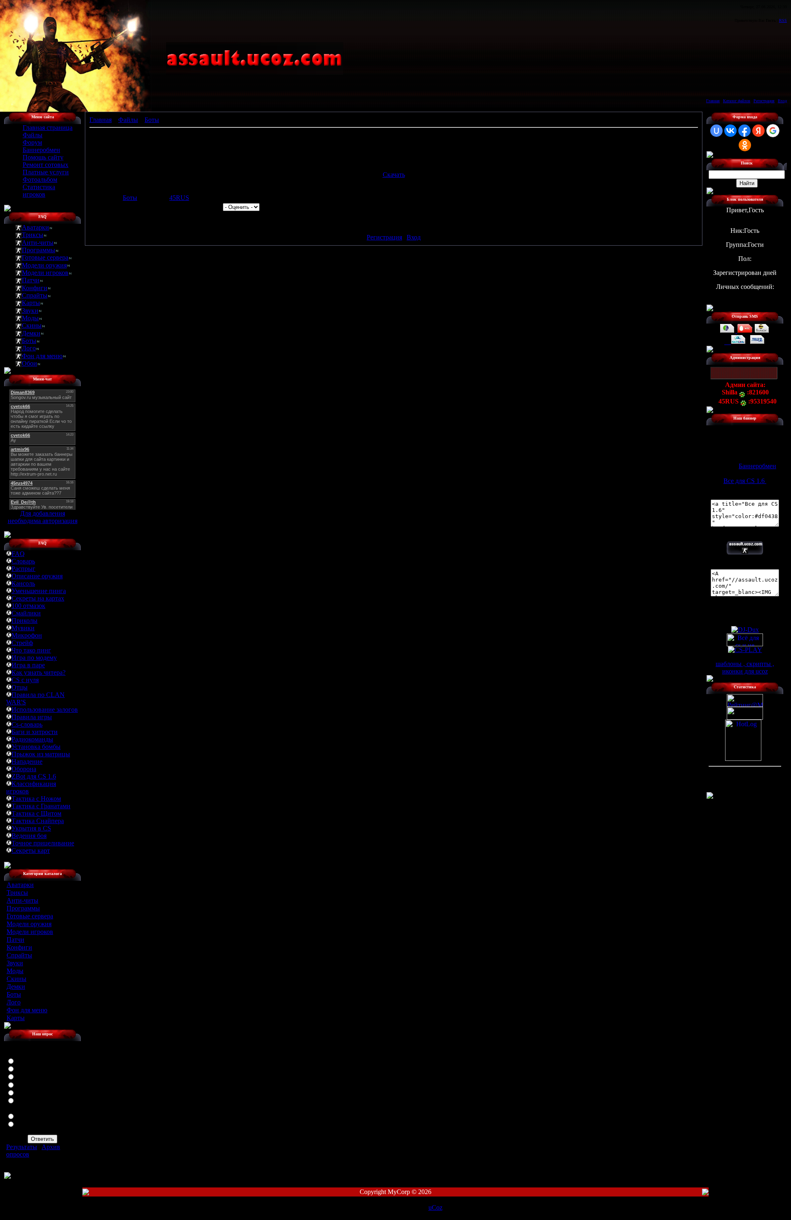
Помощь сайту (43, 157)
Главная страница (48, 127)
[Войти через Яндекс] (758, 130)
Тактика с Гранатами (41, 805)
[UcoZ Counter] (745, 717)
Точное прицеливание (43, 843)
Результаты (21, 1146)
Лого (29, 348)
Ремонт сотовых (45, 164)
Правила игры (32, 716)
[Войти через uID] (716, 130)
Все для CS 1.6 (744, 480)
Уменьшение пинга (39, 590)
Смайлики (26, 613)
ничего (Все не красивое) (32, 1127)
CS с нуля (25, 679)
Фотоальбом (40, 179)
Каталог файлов (736, 101)
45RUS (179, 197)
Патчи (31, 280)
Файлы (32, 134)
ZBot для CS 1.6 (34, 776)
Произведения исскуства (31, 1103)
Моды (30, 317)
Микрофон (27, 635)
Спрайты (34, 295)
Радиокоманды (32, 739)
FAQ (18, 553)
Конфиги (34, 287)
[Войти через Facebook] (744, 130)
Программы (38, 249)
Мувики (23, 627)
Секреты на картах (38, 598)
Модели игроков (45, 272)
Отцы (20, 687)
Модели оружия (44, 265)
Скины (32, 325)
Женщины (30, 1060)
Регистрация (764, 101)
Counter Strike (35, 1115)
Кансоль (23, 583)
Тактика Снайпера (38, 820)
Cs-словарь (27, 724)
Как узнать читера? (39, 672)
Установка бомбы (36, 746)
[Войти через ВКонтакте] (730, 130)
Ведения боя (29, 835)
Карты (31, 302)
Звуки (30, 310)
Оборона (24, 768)
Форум (32, 142)
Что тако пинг (31, 650)
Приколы (24, 620)
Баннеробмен (41, 149)
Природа (28, 1084)
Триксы (32, 234)
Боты (29, 340)
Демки (31, 333)
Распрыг (23, 568)
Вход (782, 101)
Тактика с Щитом (36, 813)
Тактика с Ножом (36, 798)
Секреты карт (31, 850)
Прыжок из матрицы (41, 754)
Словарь (23, 561)
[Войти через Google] (772, 130)
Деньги (26, 1075)
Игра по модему (34, 657)
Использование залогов (45, 709)
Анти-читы (38, 242)
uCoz (435, 1207)
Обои (29, 363)
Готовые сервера (45, 257)
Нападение (27, 761)
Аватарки (35, 227)
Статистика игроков (39, 190)
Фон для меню (42, 355)
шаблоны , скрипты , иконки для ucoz (745, 667)
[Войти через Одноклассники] (745, 145)
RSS (783, 20)
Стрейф (22, 642)
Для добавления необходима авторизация (42, 517)
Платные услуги (46, 172)
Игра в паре (28, 665)
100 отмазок (28, 605)
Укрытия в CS (31, 828)
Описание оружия (37, 576)
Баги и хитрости (35, 731)
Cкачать (394, 174)
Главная (713, 101)
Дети (23, 1068)
